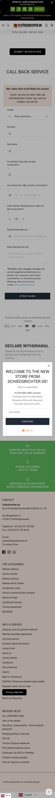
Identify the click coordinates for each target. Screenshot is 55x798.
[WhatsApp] (32, 430)
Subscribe (27, 421)
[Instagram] (28, 430)
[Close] (49, 366)
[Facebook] (23, 430)
